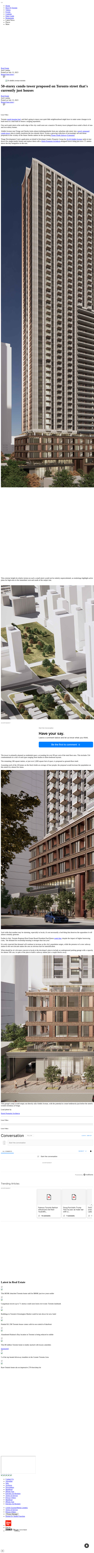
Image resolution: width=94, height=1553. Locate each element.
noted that (57, 938)
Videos (8, 10)
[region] (47, 1155)
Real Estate (5, 68)
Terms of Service (12, 1496)
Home (8, 6)
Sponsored (5, 1349)
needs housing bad (14, 119)
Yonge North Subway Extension (63, 135)
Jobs (7, 1483)
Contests (9, 14)
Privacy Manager (12, 1514)
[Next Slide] (91, 1204)
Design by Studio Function (15, 1516)
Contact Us (10, 1479)
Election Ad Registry (13, 1494)
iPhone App (10, 1491)
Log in (84, 1135)
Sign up (89, 1135)
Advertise (9, 1481)
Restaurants (10, 18)
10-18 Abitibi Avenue (74, 139)
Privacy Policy (11, 1498)
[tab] (7, 1151)
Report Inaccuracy (7, 74)
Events (8, 12)
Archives (9, 1485)
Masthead (9, 1489)
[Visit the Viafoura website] (88, 1175)
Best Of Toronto (11, 8)
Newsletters (10, 1487)
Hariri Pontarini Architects (50, 141)
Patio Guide (10, 16)
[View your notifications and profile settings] (90, 1151)
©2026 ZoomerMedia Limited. (17, 1508)
